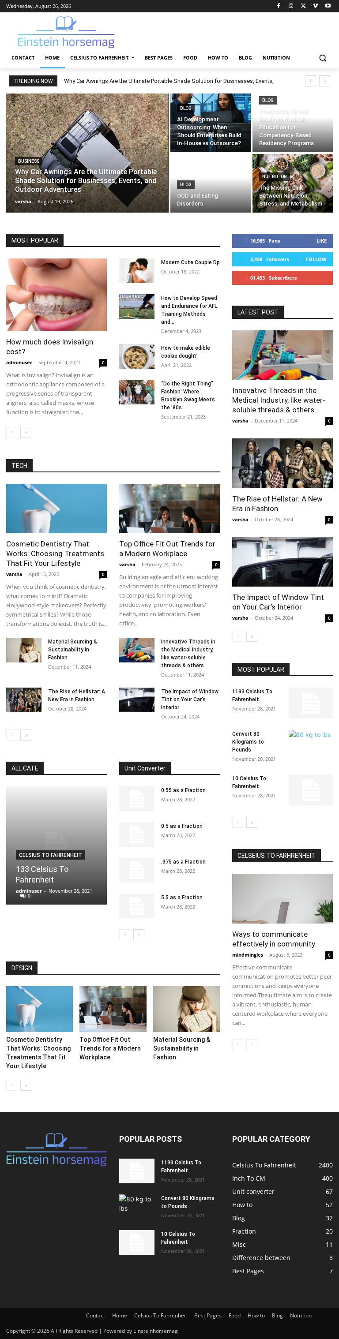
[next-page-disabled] (251, 1044)
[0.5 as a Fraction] (136, 834)
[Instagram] (291, 6)
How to (256, 1315)
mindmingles (247, 954)
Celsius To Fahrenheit (50, 855)
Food (235, 1315)
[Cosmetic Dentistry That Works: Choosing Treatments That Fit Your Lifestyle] (56, 509)
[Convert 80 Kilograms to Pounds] (311, 745)
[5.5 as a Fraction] (136, 906)
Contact (95, 1315)
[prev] (310, 80)
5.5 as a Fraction (182, 897)
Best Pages (208, 1315)
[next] (324, 80)
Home (119, 1315)
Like (321, 240)
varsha (14, 574)
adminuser (19, 362)
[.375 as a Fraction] (136, 870)
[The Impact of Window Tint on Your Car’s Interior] (136, 700)
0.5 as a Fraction (182, 826)
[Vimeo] (315, 6)
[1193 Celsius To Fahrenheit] (311, 703)
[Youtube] (328, 6)
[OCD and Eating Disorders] (210, 183)
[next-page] (25, 432)
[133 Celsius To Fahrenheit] (56, 845)
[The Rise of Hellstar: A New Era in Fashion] (23, 700)
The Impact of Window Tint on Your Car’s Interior (189, 699)
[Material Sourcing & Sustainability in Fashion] (23, 650)
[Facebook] (279, 6)
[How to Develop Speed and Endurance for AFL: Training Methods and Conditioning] (136, 306)
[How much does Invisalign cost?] (56, 294)
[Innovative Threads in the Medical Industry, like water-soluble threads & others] (136, 650)
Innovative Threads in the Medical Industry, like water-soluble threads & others (278, 400)
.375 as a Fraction (183, 862)
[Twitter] (303, 6)
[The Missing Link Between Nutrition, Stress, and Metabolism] (292, 183)
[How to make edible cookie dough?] (136, 356)
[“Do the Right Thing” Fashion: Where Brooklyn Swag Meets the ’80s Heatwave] (136, 392)
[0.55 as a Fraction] (136, 798)
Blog (186, 108)
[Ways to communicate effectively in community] (282, 899)
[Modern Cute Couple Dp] (136, 270)
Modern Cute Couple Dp (190, 262)
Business (28, 161)
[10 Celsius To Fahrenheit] (311, 789)
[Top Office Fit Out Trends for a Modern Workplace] (169, 509)
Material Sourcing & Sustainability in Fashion (72, 650)
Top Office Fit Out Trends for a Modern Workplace (110, 1048)
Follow (316, 259)
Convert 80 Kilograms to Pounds (248, 742)
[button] (322, 58)
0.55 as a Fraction (183, 790)
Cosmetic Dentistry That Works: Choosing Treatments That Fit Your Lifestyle (55, 553)
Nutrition (274, 176)
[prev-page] (11, 432)
